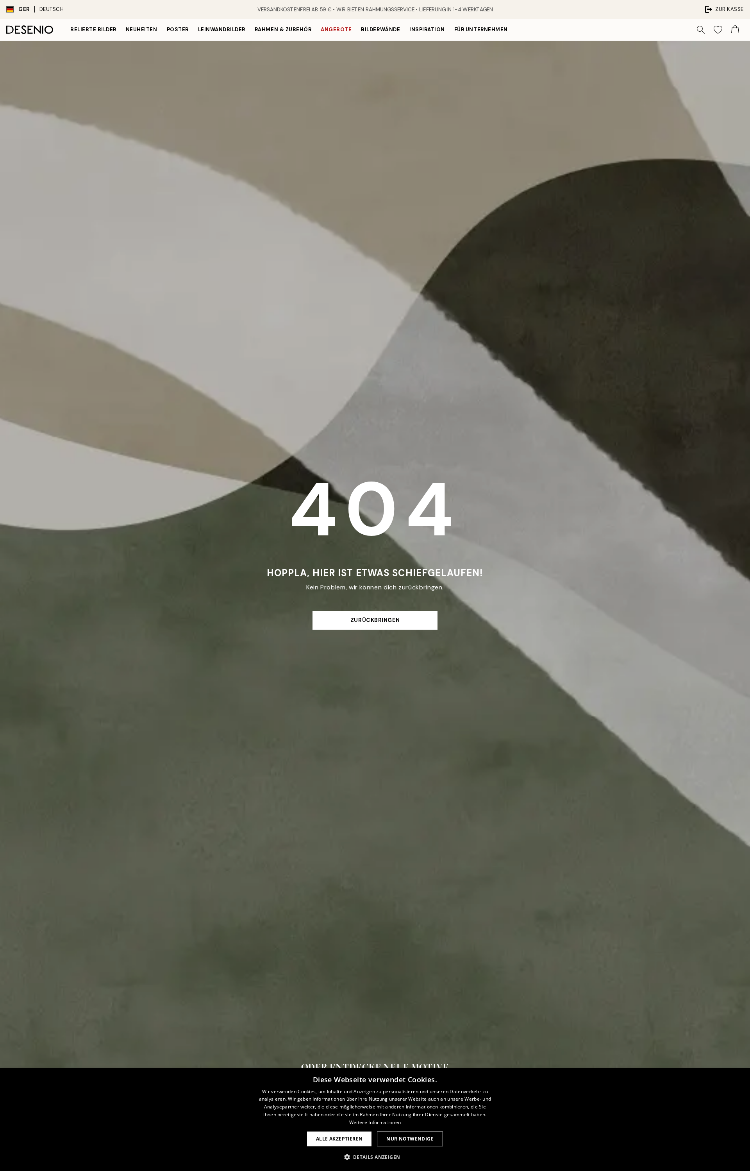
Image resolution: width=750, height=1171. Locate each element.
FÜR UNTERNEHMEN (481, 29)
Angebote (336, 29)
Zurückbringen (375, 619)
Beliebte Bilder (93, 29)
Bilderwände (380, 29)
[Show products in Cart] (735, 29)
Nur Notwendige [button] (410, 1138)
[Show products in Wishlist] (718, 29)
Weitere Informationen (375, 1122)
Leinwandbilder (221, 29)
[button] (375, 1157)
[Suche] (700, 30)
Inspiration (427, 29)
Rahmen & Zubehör (283, 29)
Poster (178, 29)
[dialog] (375, 1119)
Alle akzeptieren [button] (339, 1138)
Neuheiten (141, 29)
